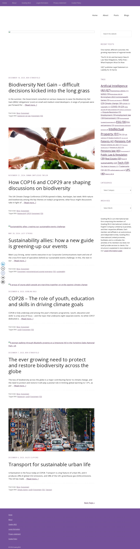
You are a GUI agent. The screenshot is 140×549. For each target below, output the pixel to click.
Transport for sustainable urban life (50, 464)
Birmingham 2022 (116, 94)
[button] (3, 286)
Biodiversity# (21, 213)
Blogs (18, 113)
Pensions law (110, 150)
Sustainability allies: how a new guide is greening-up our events (51, 243)
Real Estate (113, 158)
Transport (49, 490)
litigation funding (115, 138)
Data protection (113, 110)
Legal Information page (113, 251)
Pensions (123, 141)
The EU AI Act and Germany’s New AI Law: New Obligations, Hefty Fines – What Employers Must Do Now (115, 60)
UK (107, 170)
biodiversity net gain (24, 116)
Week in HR (109, 174)
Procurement (125, 151)
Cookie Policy (13, 539)
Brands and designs (116, 100)
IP (122, 134)
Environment (25, 113)
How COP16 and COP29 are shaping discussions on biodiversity (49, 185)
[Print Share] (3, 282)
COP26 (126, 103)
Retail (124, 159)
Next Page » (89, 503)
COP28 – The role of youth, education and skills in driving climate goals (51, 301)
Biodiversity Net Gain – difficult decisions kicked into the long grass (49, 87)
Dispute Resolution (111, 112)
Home (10, 515)
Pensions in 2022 (117, 147)
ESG (41, 116)
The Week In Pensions (110, 166)
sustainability (60, 272)
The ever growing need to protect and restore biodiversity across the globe (49, 365)
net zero (124, 138)
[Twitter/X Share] (3, 268)
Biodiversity (21, 397)
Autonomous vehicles (120, 91)
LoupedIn (24, 15)
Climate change (22, 490)
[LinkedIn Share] (3, 264)
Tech (123, 162)
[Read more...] (31, 105)
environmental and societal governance (39, 272)
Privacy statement (15, 534)
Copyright (106, 107)
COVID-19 (117, 106)
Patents (107, 141)
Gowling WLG (13, 524)
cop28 (19, 330)
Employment (108, 115)
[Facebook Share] (3, 273)
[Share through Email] (3, 277)
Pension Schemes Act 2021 (111, 145)
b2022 (105, 94)
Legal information (14, 529)
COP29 (28, 213)
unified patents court (117, 170)
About (10, 520)
